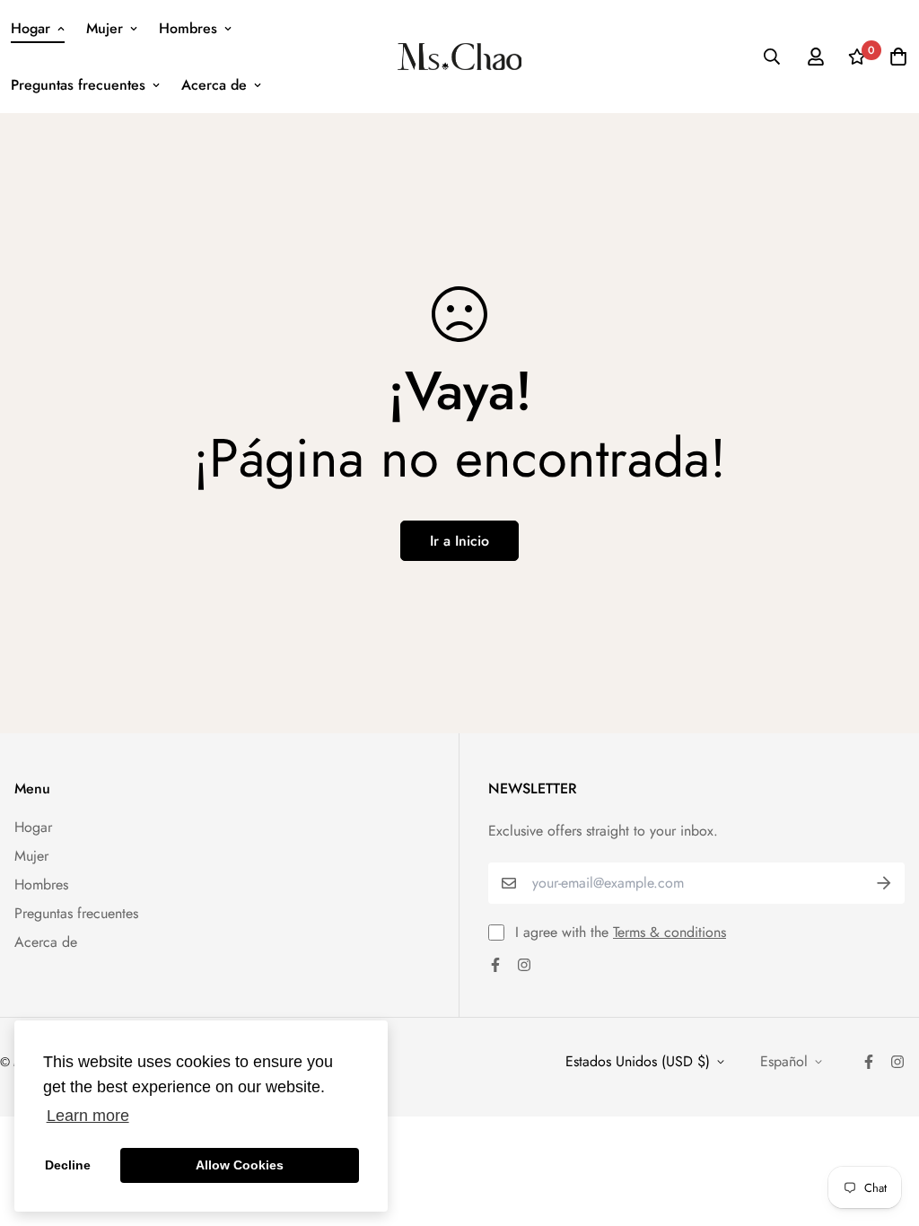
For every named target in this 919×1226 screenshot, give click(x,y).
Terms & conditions (669, 932)
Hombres (188, 28)
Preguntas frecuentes (78, 84)
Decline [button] (68, 1165)
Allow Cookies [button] (240, 1165)
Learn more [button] (88, 1116)
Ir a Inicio (459, 540)
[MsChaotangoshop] (460, 56)
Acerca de (214, 84)
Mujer (104, 28)
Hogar (30, 28)
